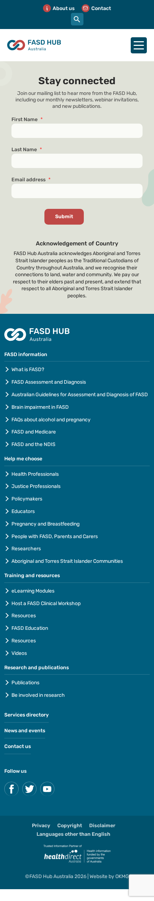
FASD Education (29, 628)
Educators (23, 511)
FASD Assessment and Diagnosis (48, 382)
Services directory (26, 715)
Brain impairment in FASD (40, 407)
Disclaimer (102, 826)
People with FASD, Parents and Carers (54, 536)
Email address (30, 179)
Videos (19, 653)
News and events (24, 731)
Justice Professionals (36, 486)
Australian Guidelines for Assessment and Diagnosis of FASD (79, 395)
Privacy (41, 826)
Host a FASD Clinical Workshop (46, 603)
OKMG (122, 876)
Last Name (26, 149)
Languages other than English (73, 834)
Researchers (26, 549)
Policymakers (26, 499)
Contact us (17, 746)
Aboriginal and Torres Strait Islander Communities (67, 561)
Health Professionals (35, 474)
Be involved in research (38, 695)
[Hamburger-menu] (139, 45)
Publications (25, 683)
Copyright (69, 826)
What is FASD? (27, 369)
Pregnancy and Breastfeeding (45, 524)
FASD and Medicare (33, 432)
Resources (23, 616)
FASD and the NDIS (33, 444)
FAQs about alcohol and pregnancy (51, 420)
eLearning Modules (32, 591)
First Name (27, 119)
